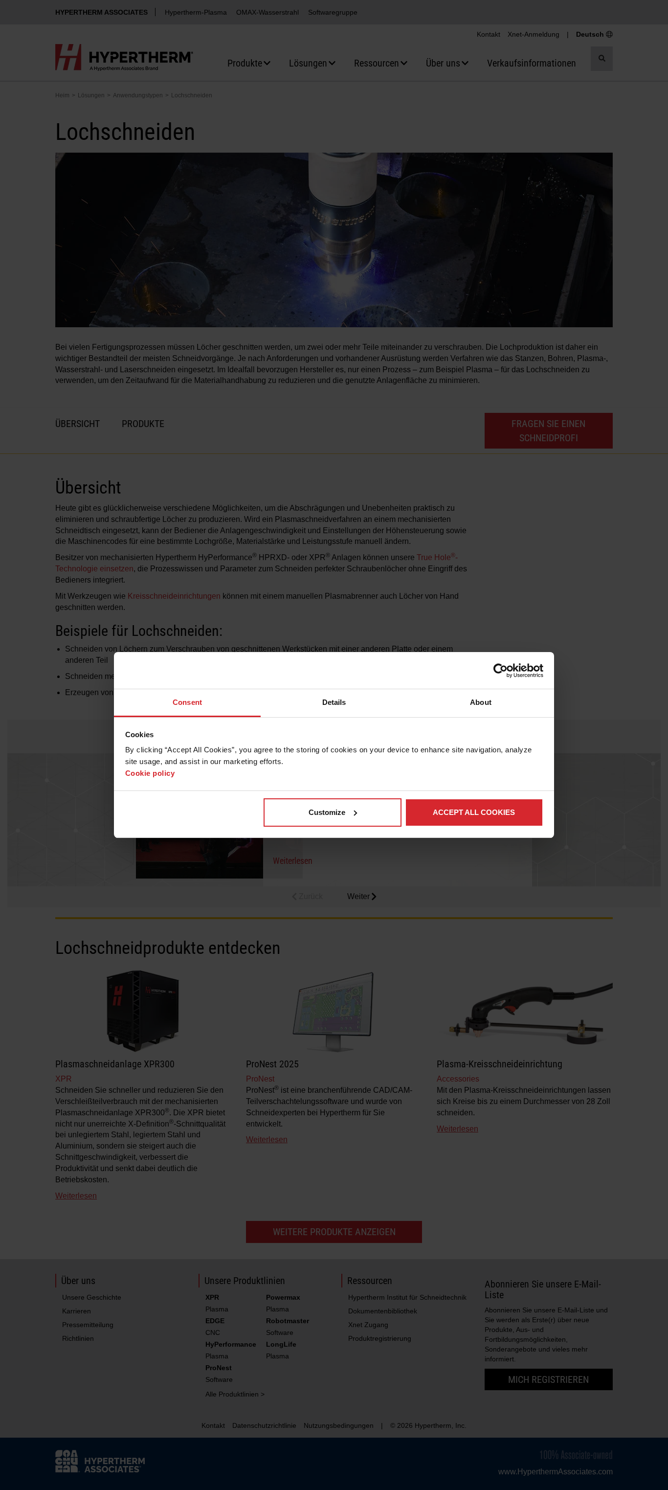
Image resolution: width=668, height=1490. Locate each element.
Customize (327, 812)
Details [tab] (334, 702)
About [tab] (480, 702)
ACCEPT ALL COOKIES (474, 812)
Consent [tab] (187, 702)
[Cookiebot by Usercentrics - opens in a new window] (500, 670)
